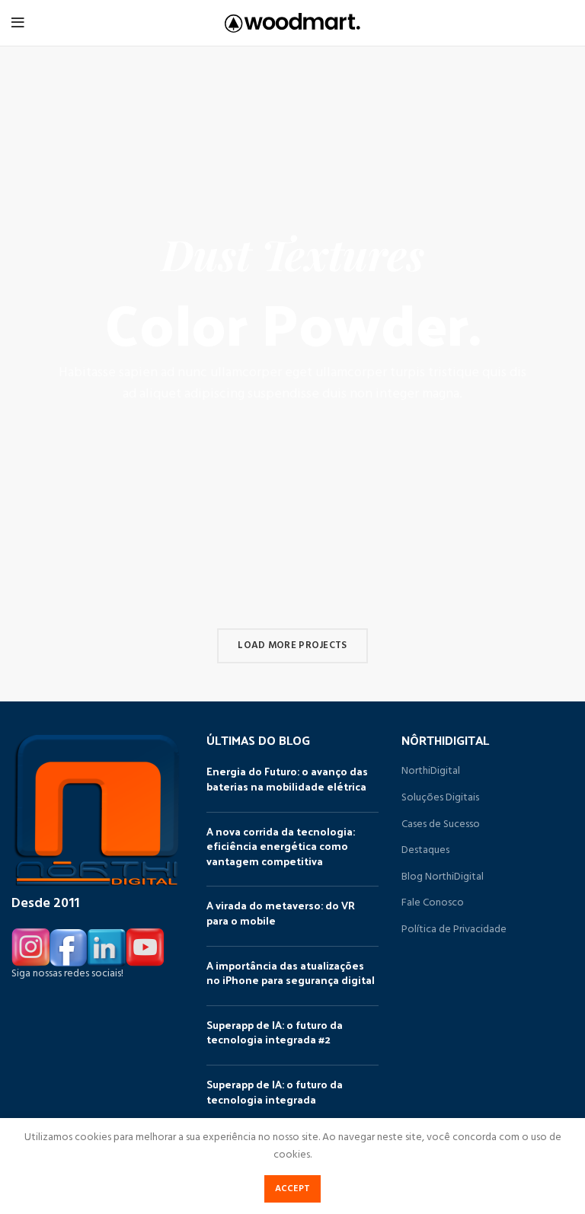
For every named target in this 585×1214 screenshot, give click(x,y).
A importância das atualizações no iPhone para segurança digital (290, 973)
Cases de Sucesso (440, 824)
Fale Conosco (432, 903)
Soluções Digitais (440, 798)
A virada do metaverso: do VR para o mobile (280, 913)
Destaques (425, 850)
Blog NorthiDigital (442, 877)
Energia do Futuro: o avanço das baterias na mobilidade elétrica (287, 779)
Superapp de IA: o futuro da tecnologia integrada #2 (274, 1032)
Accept (293, 1188)
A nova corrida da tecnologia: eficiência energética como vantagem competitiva (280, 846)
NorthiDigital (430, 771)
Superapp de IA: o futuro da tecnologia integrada (274, 1092)
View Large (566, 604)
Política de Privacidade (454, 930)
